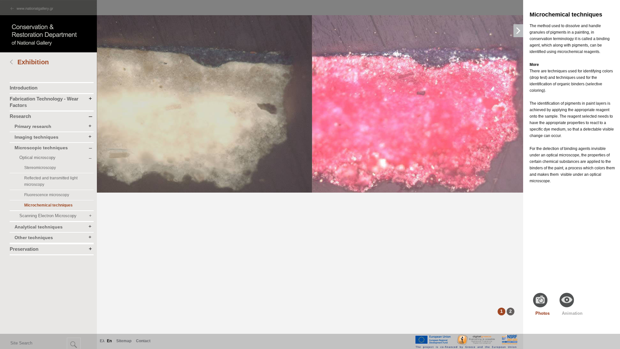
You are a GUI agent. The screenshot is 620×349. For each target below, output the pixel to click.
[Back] (13, 62)
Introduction (23, 87)
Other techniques (34, 237)
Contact (143, 341)
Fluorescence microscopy (46, 195)
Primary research (33, 126)
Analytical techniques (39, 226)
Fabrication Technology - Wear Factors (44, 102)
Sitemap (123, 341)
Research (20, 116)
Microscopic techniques (41, 147)
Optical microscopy (37, 157)
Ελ (102, 341)
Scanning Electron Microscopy (48, 215)
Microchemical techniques (48, 205)
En (109, 341)
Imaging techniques (36, 137)
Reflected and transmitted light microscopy (51, 181)
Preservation (24, 249)
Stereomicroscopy (40, 167)
